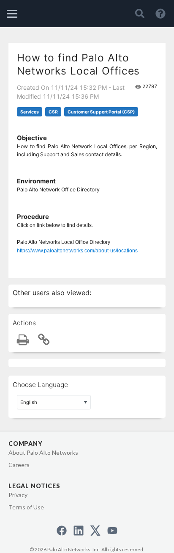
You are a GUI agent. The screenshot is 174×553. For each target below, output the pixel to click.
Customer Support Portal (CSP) (101, 112)
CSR (53, 112)
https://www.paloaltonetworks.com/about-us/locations (77, 251)
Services (29, 112)
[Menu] (12, 14)
